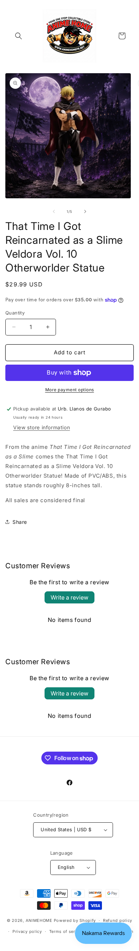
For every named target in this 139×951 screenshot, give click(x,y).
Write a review (69, 597)
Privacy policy (27, 931)
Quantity (15, 313)
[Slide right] (85, 211)
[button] (18, 36)
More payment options (69, 389)
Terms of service (66, 931)
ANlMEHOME (39, 920)
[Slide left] (54, 211)
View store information (41, 427)
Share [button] (19, 522)
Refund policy (117, 920)
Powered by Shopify (75, 920)
